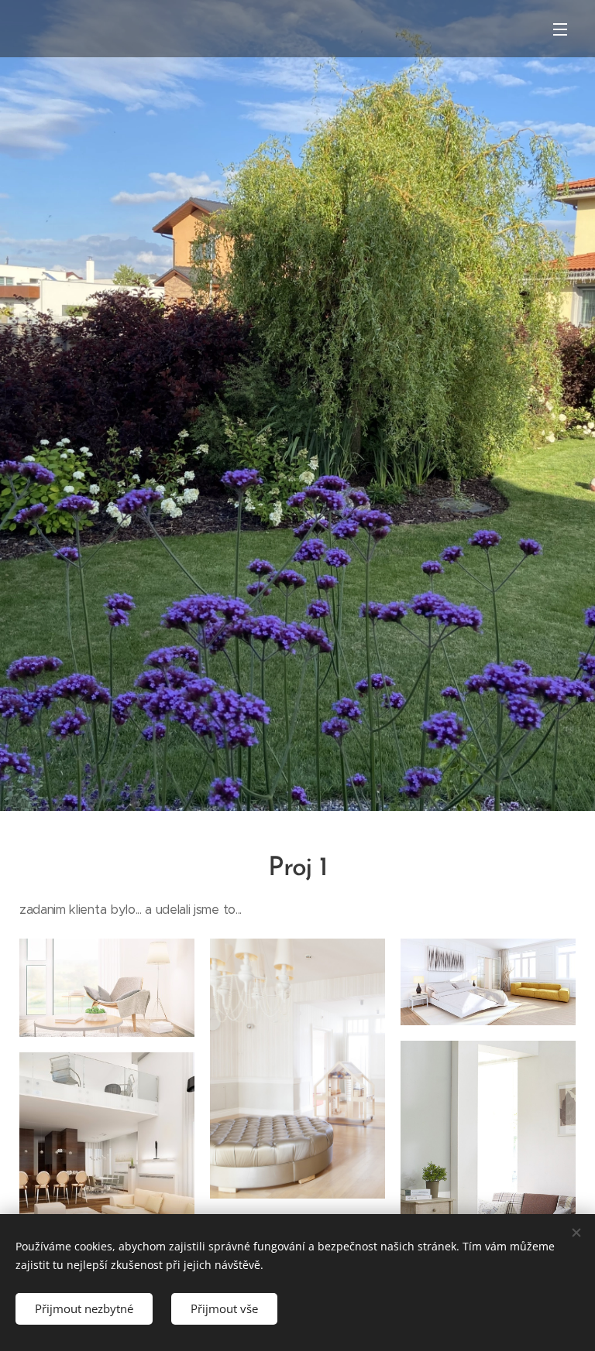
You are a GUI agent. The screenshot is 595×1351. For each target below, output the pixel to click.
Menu (560, 28)
